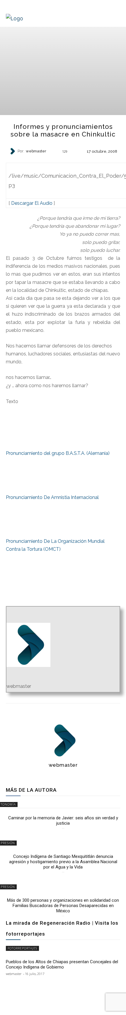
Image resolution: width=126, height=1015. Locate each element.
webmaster (36, 151)
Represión (62, 161)
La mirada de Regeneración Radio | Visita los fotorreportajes (62, 928)
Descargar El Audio (31, 203)
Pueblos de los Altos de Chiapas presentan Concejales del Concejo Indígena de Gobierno (62, 964)
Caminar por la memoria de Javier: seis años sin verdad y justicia (63, 820)
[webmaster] (13, 151)
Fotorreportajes (22, 948)
